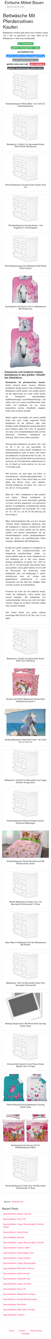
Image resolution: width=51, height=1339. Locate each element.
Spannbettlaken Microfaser (14, 1304)
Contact (22, 1330)
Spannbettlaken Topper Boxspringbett (19, 1263)
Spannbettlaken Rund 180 (14, 1219)
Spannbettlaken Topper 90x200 (16, 1258)
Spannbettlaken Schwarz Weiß (16, 1247)
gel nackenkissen (25, 43)
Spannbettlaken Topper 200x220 (17, 1283)
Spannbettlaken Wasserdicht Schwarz (19, 1294)
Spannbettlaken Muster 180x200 (17, 1213)
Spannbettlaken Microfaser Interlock (18, 1268)
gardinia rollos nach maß (17, 64)
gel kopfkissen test (25, 52)
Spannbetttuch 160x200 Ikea (15, 1232)
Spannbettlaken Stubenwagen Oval (18, 1252)
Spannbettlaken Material (13, 1237)
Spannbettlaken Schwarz (14, 1314)
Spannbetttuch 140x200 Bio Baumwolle (20, 1299)
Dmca (11, 1330)
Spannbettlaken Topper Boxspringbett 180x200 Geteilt (23, 1225)
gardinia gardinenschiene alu (25, 60)
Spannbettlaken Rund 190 (14, 1289)
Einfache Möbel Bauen (24, 2)
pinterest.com (17, 1201)
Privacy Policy (36, 1330)
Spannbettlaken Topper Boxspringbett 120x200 (23, 1242)
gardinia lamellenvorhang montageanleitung (25, 56)
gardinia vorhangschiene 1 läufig (25, 47)
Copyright (25, 1333)
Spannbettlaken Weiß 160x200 (16, 1273)
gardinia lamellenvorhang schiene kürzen (25, 68)
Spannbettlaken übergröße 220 (16, 1278)
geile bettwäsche (37, 64)
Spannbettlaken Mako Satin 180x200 (19, 1309)
